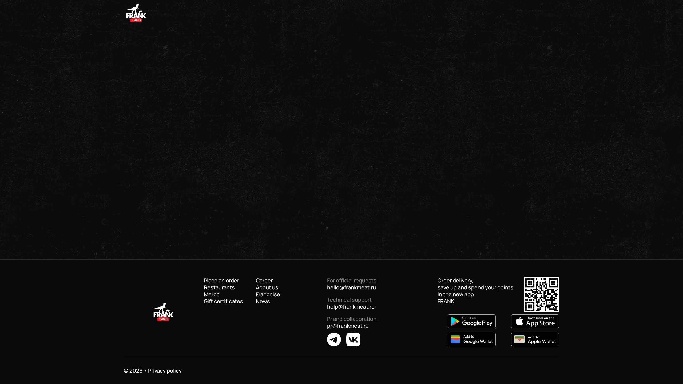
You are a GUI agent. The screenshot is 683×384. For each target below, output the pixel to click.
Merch (212, 294)
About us (267, 287)
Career (264, 280)
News (263, 301)
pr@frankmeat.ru (348, 325)
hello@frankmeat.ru (351, 287)
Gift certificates (223, 301)
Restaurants (219, 287)
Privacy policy (165, 370)
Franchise (268, 294)
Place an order (221, 280)
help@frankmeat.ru (351, 306)
